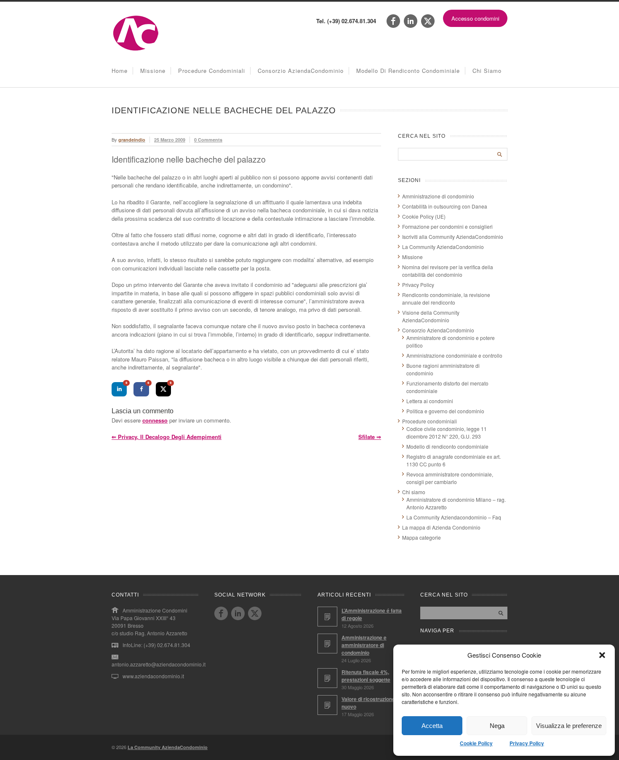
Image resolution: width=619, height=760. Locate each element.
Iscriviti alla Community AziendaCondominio (452, 236)
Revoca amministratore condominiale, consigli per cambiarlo (449, 478)
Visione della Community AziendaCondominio (430, 316)
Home (120, 71)
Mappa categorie (421, 537)
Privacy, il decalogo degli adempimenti (166, 437)
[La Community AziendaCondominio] (136, 50)
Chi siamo (487, 71)
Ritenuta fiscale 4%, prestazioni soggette (366, 675)
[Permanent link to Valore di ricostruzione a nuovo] (327, 705)
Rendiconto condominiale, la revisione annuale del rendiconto (446, 298)
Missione (152, 71)
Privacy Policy (527, 743)
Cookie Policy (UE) (424, 216)
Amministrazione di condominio (438, 196)
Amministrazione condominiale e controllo (454, 355)
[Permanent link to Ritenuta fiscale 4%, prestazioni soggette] (327, 678)
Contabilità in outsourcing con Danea (444, 206)
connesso (155, 420)
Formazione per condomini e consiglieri (447, 226)
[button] (602, 655)
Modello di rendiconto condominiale (408, 71)
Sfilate (369, 437)
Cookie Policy (476, 743)
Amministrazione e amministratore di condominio (364, 645)
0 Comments (208, 139)
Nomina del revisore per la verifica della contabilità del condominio (447, 270)
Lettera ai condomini (429, 400)
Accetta (432, 725)
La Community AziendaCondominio (443, 246)
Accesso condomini (475, 18)
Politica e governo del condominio (445, 411)
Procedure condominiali (211, 71)
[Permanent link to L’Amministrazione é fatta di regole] (327, 616)
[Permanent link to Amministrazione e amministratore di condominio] (327, 643)
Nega (497, 725)
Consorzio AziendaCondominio (301, 71)
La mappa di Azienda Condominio (441, 527)
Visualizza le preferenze (569, 725)
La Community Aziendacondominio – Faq (453, 517)
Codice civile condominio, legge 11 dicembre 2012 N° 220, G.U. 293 (446, 432)
